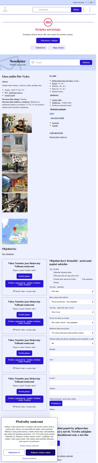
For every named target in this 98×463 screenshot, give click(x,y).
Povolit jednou (24, 276)
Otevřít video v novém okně (25, 291)
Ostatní (56, 282)
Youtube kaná (9, 95)
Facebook (55, 123)
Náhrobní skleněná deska (62, 272)
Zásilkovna (56, 102)
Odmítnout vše (14, 452)
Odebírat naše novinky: (18, 64)
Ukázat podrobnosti (29, 458)
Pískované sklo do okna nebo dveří (66, 275)
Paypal (54, 83)
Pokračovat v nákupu (49, 40)
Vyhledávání (40, 47)
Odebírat (86, 62)
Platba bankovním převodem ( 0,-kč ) (65, 80)
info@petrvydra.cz (15, 92)
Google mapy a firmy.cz (58, 137)
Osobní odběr (57, 100)
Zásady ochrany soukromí (63, 456)
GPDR (52, 114)
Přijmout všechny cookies (40, 452)
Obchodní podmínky (58, 109)
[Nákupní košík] (87, 9)
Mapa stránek (58, 47)
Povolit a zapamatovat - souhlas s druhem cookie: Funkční (24, 283)
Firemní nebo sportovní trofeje (64, 279)
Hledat (76, 9)
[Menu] (93, 9)
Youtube (55, 125)
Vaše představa (87, 279)
